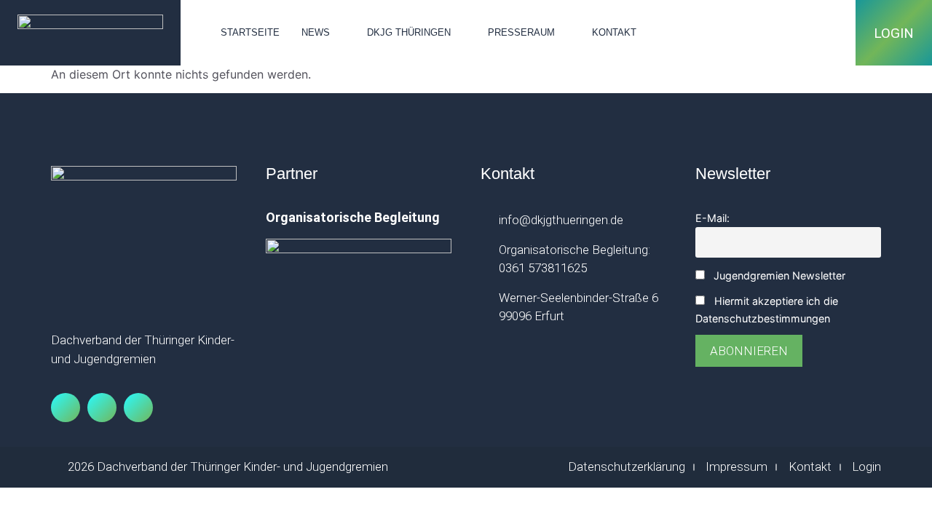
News (315, 32)
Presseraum (521, 32)
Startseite (250, 32)
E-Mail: (712, 218)
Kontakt (614, 32)
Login (894, 33)
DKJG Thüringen (409, 32)
